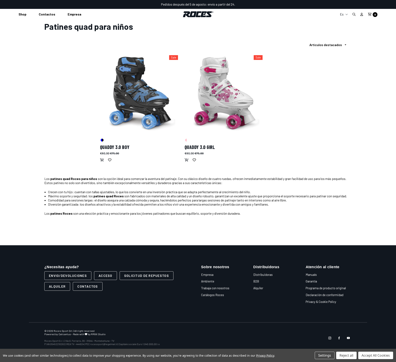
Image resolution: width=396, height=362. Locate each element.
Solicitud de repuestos (146, 275)
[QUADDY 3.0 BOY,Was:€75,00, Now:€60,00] (140, 93)
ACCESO (105, 275)
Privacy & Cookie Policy (321, 302)
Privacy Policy (265, 355)
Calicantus (65, 334)
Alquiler (57, 286)
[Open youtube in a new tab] (348, 338)
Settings (324, 355)
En (344, 29)
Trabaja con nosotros (215, 288)
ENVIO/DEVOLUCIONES (68, 275)
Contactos (87, 286)
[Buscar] (354, 14)
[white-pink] (186, 140)
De (344, 42)
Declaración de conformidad (324, 295)
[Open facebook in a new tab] (339, 338)
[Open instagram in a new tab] (329, 338)
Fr (343, 36)
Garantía (311, 281)
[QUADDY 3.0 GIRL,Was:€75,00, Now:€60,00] (225, 93)
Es (342, 14)
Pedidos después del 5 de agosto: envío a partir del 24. (198, 4)
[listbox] (329, 45)
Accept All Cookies (376, 355)
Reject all (346, 355)
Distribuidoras (263, 274)
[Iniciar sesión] (361, 14)
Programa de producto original (326, 288)
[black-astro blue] (102, 140)
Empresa (207, 274)
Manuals (311, 274)
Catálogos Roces (212, 295)
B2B (256, 281)
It (344, 22)
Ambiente (207, 281)
